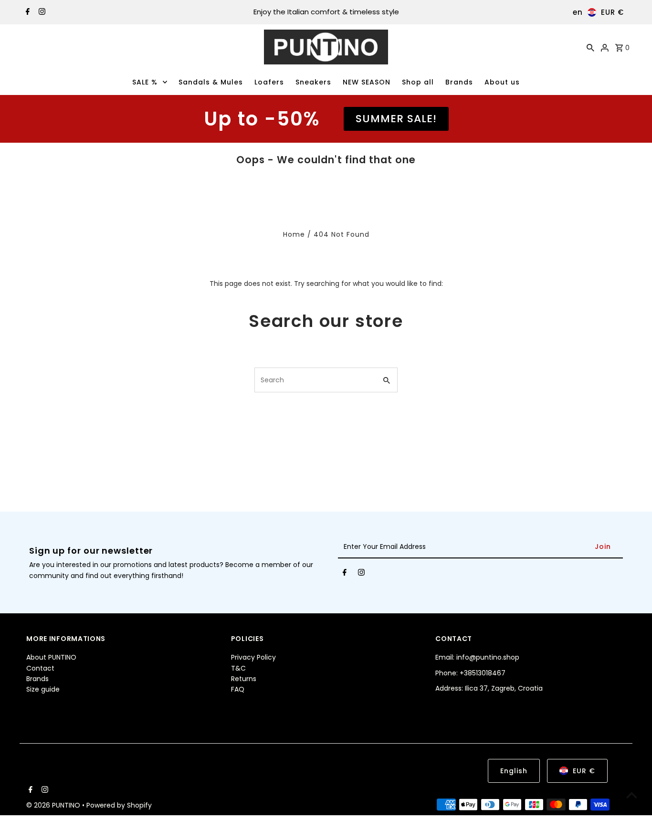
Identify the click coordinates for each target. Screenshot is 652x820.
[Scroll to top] (631, 795)
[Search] (590, 47)
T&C (238, 668)
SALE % (145, 82)
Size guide (43, 689)
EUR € (612, 12)
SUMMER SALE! (396, 118)
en (578, 12)
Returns (243, 678)
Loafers (269, 82)
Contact (40, 668)
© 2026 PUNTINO (54, 805)
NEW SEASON (366, 82)
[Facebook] (26, 12)
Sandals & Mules (211, 82)
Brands (459, 82)
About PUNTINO (51, 657)
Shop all (418, 82)
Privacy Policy (253, 657)
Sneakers (313, 82)
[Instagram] (40, 12)
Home (294, 234)
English (513, 771)
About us (502, 82)
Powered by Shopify (119, 805)
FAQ (237, 689)
